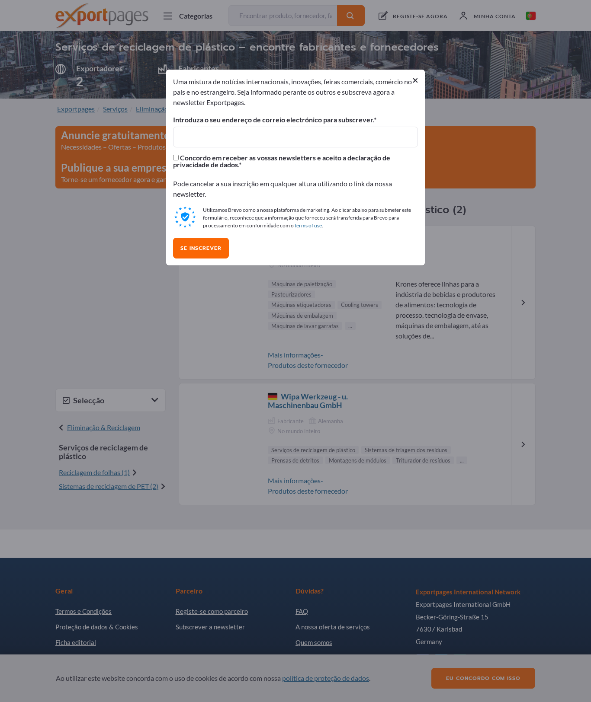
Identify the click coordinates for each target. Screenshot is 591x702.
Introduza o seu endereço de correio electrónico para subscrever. (273, 119)
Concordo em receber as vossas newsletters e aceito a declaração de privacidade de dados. (281, 161)
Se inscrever (201, 248)
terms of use (308, 225)
